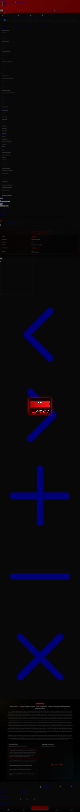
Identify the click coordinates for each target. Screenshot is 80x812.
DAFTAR (40, 406)
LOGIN (40, 402)
